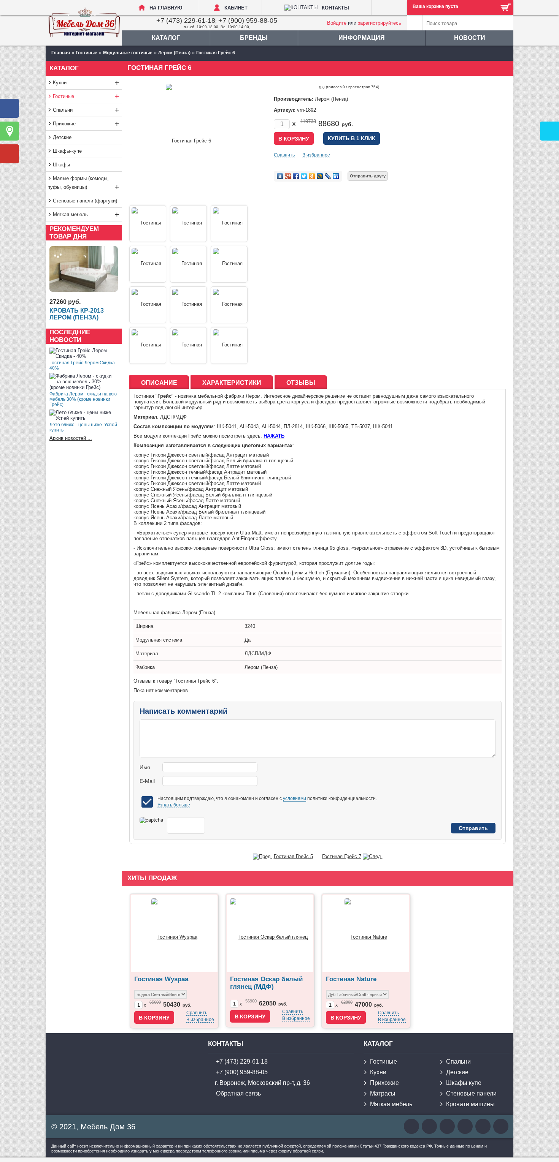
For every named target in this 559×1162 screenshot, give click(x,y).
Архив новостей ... (70, 438)
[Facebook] (296, 176)
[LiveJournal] (328, 176)
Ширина (144, 626)
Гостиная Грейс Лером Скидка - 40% (83, 365)
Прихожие (86, 123)
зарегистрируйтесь (379, 23)
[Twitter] (304, 176)
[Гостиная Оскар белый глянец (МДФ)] (270, 933)
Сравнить (284, 155)
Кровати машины (470, 1104)
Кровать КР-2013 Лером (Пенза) (76, 314)
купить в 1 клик (351, 138)
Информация (361, 38)
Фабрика (145, 667)
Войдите (336, 23)
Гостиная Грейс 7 (341, 856)
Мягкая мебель (86, 214)
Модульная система (158, 640)
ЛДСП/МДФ (258, 653)
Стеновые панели (471, 1093)
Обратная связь (238, 1093)
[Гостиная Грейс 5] (262, 856)
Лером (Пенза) (261, 667)
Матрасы (382, 1093)
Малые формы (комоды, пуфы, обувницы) (83, 183)
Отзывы (300, 382)
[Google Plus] (288, 176)
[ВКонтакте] (280, 176)
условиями (294, 798)
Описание (159, 382)
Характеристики (231, 382)
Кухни (86, 82)
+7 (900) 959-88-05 (247, 20)
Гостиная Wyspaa (161, 979)
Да (248, 640)
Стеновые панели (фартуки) (85, 201)
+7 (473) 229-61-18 (185, 20)
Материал (146, 653)
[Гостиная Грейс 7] (373, 856)
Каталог (166, 38)
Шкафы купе (463, 1083)
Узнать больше (173, 805)
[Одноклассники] (312, 176)
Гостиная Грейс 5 (293, 856)
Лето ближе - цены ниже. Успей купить (83, 427)
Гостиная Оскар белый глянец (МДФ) (266, 982)
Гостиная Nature (351, 979)
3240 (250, 626)
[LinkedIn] (336, 176)
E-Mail (147, 781)
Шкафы (61, 165)
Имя (145, 767)
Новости (469, 38)
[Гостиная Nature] (366, 933)
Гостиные (86, 96)
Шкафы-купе (67, 151)
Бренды (254, 38)
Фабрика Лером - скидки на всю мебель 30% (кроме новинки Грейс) (83, 399)
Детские (62, 137)
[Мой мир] (320, 176)
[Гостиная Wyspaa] (174, 933)
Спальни (86, 110)
